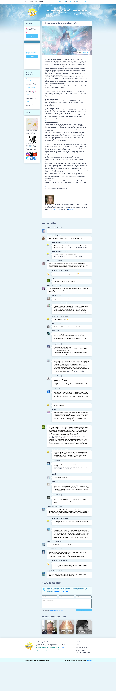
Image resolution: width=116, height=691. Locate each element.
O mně (73, 1)
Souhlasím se (31, 52)
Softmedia (89, 660)
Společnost (41, 1)
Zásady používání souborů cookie (83, 653)
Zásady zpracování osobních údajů (81, 649)
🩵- (28, 79)
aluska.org (70, 209)
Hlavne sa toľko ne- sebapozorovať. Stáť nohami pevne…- (31, 99)
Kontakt (78, 644)
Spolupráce (79, 646)
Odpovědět (59, 227)
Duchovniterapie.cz (63, 647)
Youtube (79, 1)
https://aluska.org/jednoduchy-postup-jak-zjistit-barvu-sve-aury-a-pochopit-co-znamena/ (70, 467)
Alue (26, 1)
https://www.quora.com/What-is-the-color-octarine (68, 256)
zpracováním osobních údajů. (56, 610)
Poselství (84, 52)
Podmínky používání (81, 647)
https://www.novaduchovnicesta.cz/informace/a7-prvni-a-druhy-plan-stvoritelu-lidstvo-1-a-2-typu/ (68, 436)
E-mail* (28, 46)
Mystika (31, 1)
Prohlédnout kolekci (32, 35)
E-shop (62, 1)
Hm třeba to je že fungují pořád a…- (32, 105)
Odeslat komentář (84, 610)
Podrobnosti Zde (30, 146)
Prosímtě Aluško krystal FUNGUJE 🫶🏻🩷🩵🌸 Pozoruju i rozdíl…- (32, 92)
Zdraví (35, 1)
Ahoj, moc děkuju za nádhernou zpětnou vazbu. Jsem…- (31, 85)
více (76, 209)
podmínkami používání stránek (60, 591)
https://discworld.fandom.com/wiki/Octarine (75, 247)
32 (89, 52)
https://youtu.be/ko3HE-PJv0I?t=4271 (77, 371)
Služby (67, 1)
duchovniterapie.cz (56, 209)
